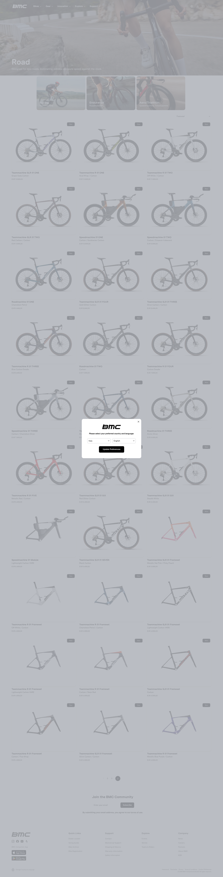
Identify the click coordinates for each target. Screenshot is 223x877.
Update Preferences (111, 449)
